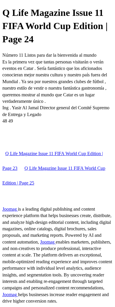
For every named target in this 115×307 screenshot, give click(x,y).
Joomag (10, 209)
